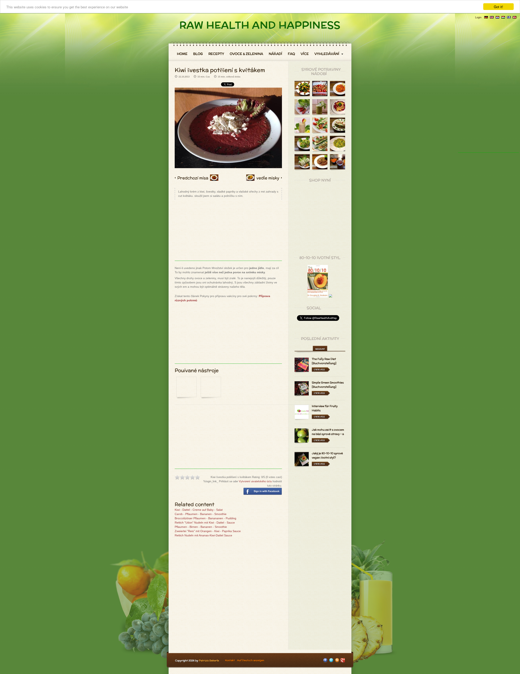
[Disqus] (228, 594)
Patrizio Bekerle (209, 660)
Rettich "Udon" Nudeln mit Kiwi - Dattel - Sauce (205, 522)
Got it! (498, 6)
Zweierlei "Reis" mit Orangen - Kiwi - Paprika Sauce (208, 531)
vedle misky (267, 178)
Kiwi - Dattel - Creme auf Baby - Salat (199, 509)
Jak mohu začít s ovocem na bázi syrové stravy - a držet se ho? (328, 434)
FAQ (291, 54)
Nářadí (275, 54)
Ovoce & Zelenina (246, 54)
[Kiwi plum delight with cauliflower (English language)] (492, 17)
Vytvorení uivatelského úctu (255, 481)
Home (182, 54)
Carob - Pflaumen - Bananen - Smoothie (200, 514)
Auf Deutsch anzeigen (250, 660)
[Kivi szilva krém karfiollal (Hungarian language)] (503, 17)
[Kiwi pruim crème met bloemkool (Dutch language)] (497, 17)
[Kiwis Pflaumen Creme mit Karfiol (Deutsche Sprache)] (486, 17)
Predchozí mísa (192, 178)
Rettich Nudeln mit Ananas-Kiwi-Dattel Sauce (203, 535)
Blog (198, 54)
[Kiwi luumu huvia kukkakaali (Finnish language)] (509, 17)
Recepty (216, 54)
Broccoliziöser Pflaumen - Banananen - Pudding (205, 518)
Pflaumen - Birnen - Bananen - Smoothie (201, 526)
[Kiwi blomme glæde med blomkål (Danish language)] (514, 17)
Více (305, 54)
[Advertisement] (228, 232)
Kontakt (230, 660)
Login (478, 17)
